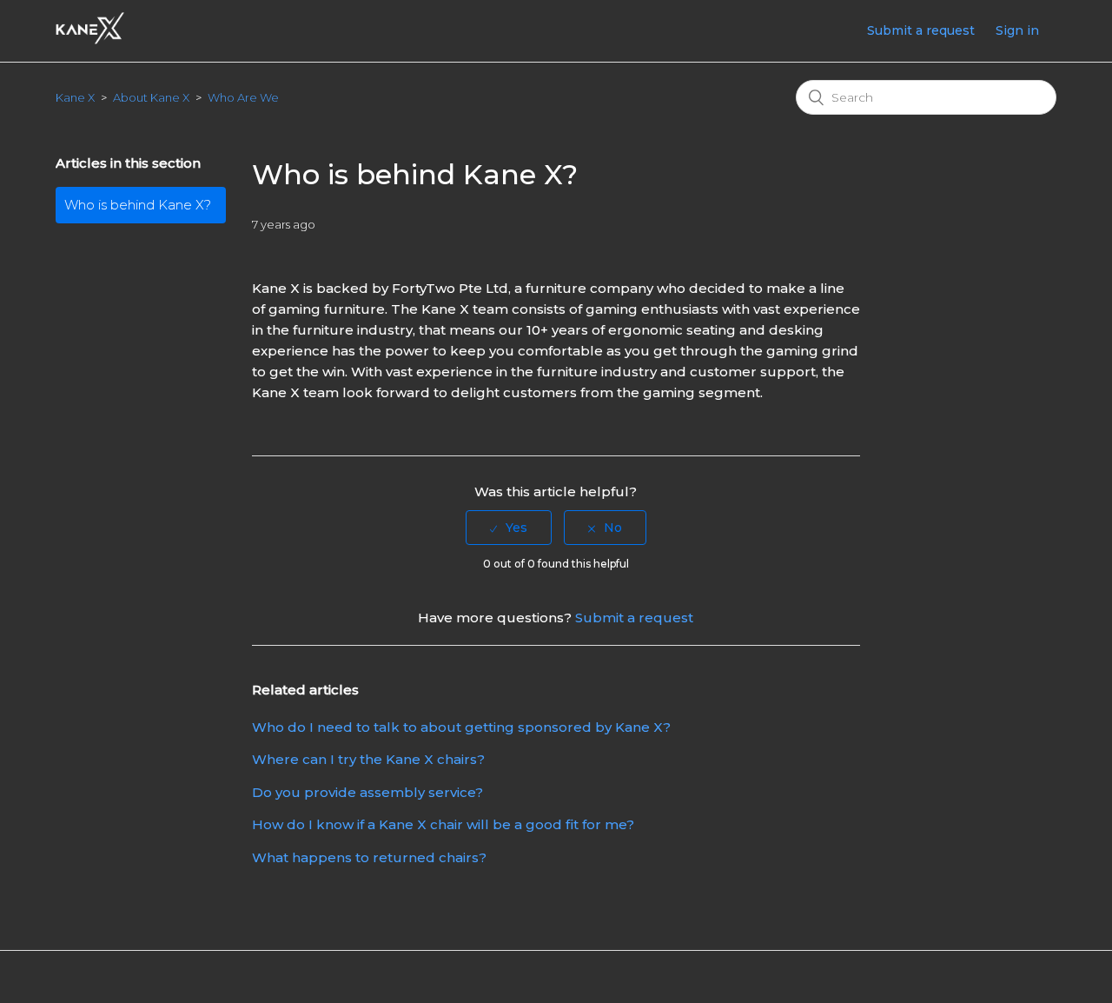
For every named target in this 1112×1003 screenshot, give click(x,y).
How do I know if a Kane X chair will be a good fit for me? (443, 824)
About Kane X (151, 97)
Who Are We (243, 97)
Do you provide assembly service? (367, 792)
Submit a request (921, 30)
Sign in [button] (1017, 30)
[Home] (90, 39)
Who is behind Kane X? (137, 204)
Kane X (75, 97)
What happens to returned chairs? (369, 857)
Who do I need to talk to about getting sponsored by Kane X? (461, 727)
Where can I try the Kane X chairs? (368, 759)
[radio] (509, 527)
